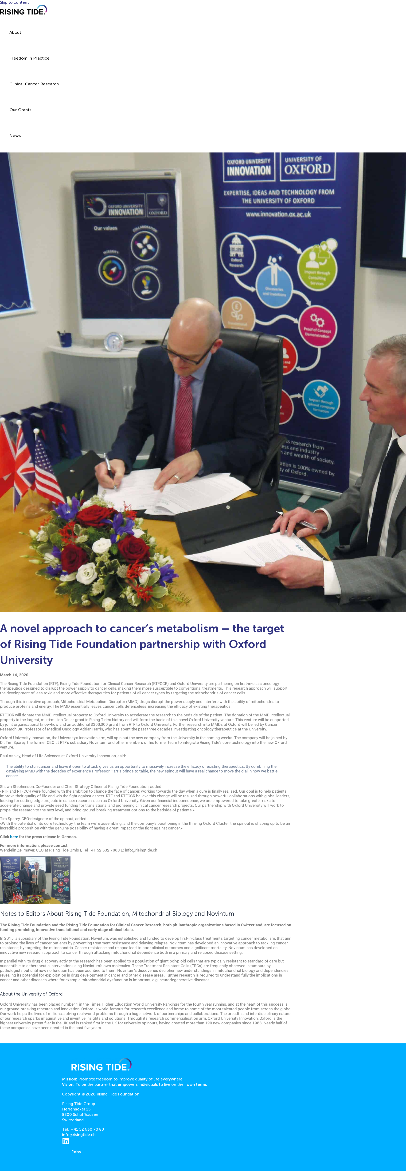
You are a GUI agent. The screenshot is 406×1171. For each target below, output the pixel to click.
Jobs (76, 1151)
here (14, 836)
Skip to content (14, 2)
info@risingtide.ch (79, 1134)
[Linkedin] (65, 1143)
